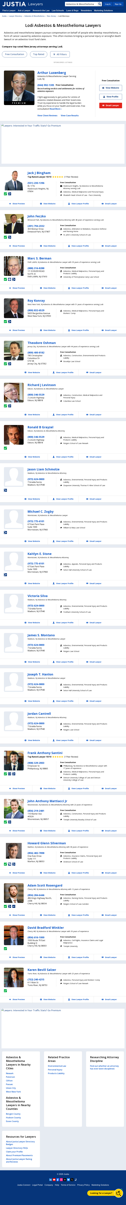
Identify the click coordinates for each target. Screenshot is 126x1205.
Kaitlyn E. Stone (40, 554)
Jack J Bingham (39, 173)
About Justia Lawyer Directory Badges (20, 1143)
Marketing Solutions (103, 10)
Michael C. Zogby (41, 511)
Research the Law (41, 10)
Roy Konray (36, 300)
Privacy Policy (83, 1185)
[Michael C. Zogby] (14, 519)
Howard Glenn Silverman (47, 843)
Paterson (10, 1077)
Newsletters (86, 10)
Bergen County (13, 1114)
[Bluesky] (68, 1179)
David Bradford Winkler (46, 927)
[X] (72, 1179)
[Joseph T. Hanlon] (14, 682)
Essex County (12, 1121)
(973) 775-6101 (36, 521)
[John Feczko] (14, 224)
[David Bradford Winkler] (14, 935)
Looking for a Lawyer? (101, 1193)
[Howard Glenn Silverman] (14, 851)
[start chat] (118, 1193)
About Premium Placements (19, 1155)
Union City (11, 1088)
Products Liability (56, 1073)
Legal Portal (37, 1185)
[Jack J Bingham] (14, 180)
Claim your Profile (14, 1151)
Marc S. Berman (39, 258)
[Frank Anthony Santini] (14, 760)
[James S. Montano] (14, 643)
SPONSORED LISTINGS (63, 62)
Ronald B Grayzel (40, 427)
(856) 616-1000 (36, 937)
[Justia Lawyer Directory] (14, 4)
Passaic (9, 1084)
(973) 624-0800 (36, 479)
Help (57, 1185)
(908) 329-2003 (36, 763)
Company (49, 1185)
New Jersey (51, 16)
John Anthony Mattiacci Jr (47, 801)
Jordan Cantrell (39, 713)
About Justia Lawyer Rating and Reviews (19, 1160)
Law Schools (58, 10)
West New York (13, 1091)
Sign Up (118, 4)
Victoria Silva (38, 596)
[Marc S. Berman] (14, 266)
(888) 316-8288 (36, 268)
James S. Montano (41, 635)
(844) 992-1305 (45, 85)
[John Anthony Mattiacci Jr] (14, 809)
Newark (9, 1073)
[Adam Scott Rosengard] (14, 893)
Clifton (9, 1080)
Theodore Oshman (42, 343)
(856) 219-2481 (36, 810)
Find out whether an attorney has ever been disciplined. (104, 1067)
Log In (108, 4)
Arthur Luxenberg (51, 72)
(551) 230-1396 (36, 183)
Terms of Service (68, 1185)
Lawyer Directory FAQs (17, 1148)
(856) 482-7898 (36, 853)
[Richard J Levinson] (14, 392)
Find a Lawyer (9, 10)
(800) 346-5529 (36, 394)
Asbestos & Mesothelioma (34, 16)
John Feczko (37, 216)
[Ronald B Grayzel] (14, 435)
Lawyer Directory (15, 16)
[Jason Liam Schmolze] (14, 477)
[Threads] (64, 1179)
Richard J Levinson (42, 385)
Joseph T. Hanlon (40, 674)
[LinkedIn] (50, 1179)
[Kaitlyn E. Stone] (14, 561)
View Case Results (70, 115)
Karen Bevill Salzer (42, 970)
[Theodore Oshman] (14, 350)
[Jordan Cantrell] (14, 721)
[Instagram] (61, 1179)
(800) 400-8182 (36, 352)
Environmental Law (57, 1066)
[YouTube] (54, 1179)
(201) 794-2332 (36, 226)
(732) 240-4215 (36, 979)
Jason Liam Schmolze (44, 469)
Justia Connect (23, 1185)
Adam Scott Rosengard (45, 885)
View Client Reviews (47, 115)
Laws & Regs (72, 10)
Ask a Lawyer (24, 10)
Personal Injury (55, 1069)
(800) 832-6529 (36, 310)
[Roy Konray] (14, 308)
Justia (4, 16)
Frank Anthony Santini (45, 753)
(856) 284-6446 (36, 895)
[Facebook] (57, 1179)
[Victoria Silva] (14, 603)
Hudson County (13, 1117)
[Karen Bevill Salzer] (14, 977)
